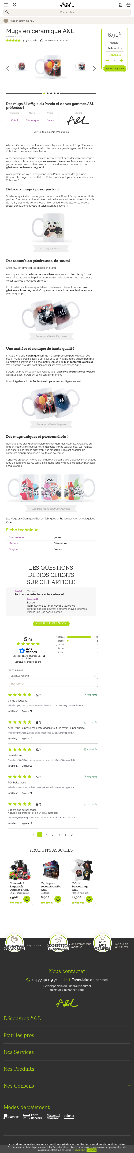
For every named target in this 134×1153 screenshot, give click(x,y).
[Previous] (8, 68)
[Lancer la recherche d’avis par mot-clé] (95, 684)
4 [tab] (54, 93)
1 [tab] (44, 93)
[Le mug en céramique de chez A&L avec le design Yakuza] (21, 66)
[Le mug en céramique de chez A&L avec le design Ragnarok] (81, 66)
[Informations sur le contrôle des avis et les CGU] (44, 656)
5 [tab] (58, 93)
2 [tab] (47, 93)
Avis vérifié (92, 695)
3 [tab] (51, 93)
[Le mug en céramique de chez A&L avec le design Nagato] (51, 67)
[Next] (94, 68)
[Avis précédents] (34, 834)
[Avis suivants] (72, 834)
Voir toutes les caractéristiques (51, 132)
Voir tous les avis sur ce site (28, 662)
